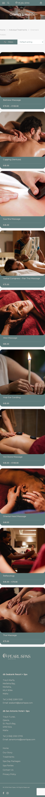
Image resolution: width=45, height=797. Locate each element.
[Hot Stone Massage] (22, 431)
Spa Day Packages (11, 761)
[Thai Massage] (22, 610)
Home (2, 30)
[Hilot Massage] (22, 312)
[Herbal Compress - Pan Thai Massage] (22, 253)
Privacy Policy (9, 774)
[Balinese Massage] (22, 74)
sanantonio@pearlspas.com (22, 739)
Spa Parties (8, 765)
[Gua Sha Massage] (22, 193)
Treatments (8, 757)
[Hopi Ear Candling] (22, 372)
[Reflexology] (22, 550)
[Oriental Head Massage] (22, 491)
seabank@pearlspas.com (21, 703)
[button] (3, 3)
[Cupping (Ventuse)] (22, 134)
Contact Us (8, 770)
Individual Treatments (18, 30)
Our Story (7, 752)
